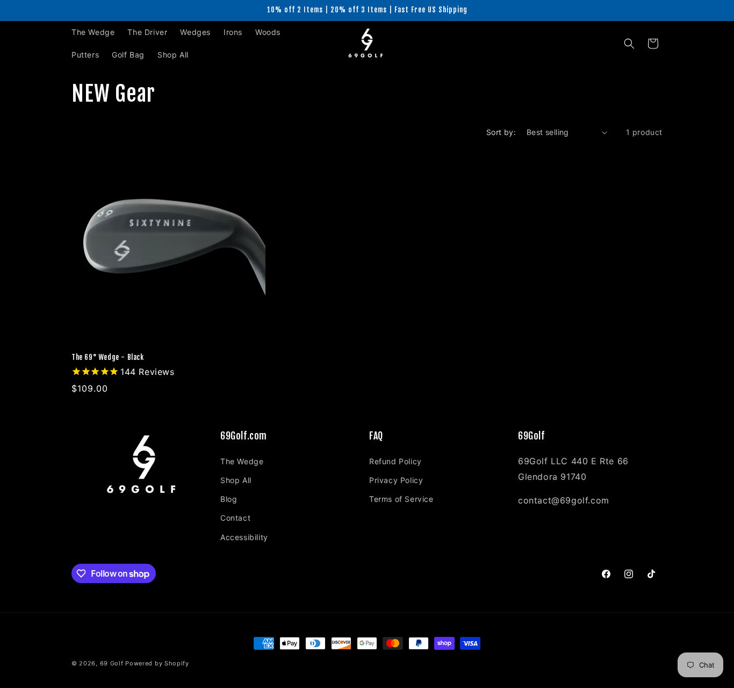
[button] (629, 43)
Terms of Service (401, 498)
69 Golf (112, 663)
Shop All (235, 480)
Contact (235, 517)
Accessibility (244, 537)
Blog (228, 498)
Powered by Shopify (157, 663)
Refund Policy (395, 461)
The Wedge (241, 461)
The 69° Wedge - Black (107, 357)
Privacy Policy (396, 480)
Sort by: (501, 132)
